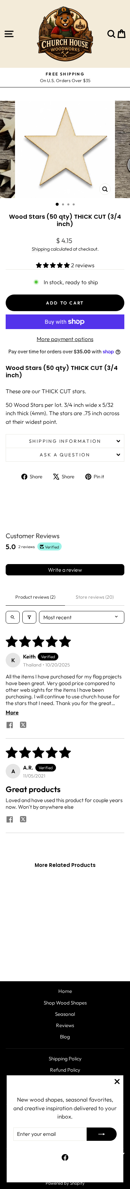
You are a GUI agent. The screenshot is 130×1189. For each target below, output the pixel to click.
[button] (53, 265)
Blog (65, 1036)
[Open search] (13, 617)
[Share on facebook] (10, 725)
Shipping (41, 249)
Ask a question (65, 455)
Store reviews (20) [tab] (95, 597)
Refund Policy (65, 1070)
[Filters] (29, 617)
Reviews (65, 1025)
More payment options (65, 338)
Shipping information (65, 441)
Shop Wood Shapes (65, 1003)
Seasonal (65, 1014)
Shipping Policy (65, 1058)
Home (65, 991)
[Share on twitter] (23, 726)
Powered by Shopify (65, 1183)
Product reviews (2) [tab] (35, 597)
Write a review (65, 569)
